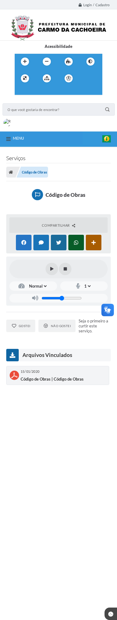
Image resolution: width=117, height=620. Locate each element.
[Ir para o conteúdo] (86, 78)
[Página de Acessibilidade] (68, 78)
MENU (18, 138)
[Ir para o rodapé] (48, 91)
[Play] (52, 269)
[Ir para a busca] (34, 91)
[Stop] (65, 269)
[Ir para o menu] (21, 91)
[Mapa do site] (47, 78)
